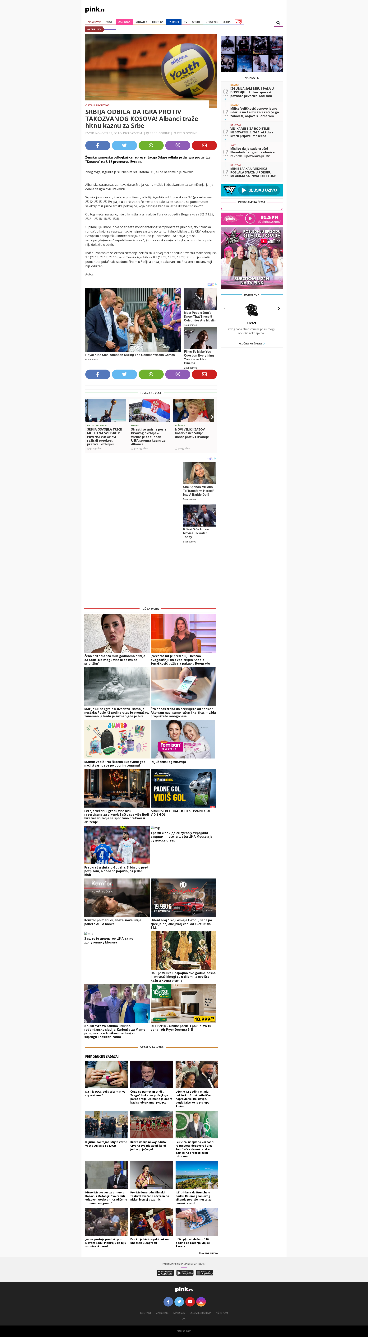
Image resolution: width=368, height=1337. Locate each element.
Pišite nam (222, 1251)
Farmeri (173, 22)
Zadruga (124, 22)
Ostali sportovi (97, 105)
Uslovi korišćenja (200, 1251)
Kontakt (145, 1251)
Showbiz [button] (141, 22)
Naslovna (94, 22)
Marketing (162, 1251)
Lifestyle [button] (211, 22)
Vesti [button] (109, 22)
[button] (89, 417)
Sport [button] (196, 22)
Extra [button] (227, 22)
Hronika (157, 22)
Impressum (179, 1251)
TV (185, 22)
